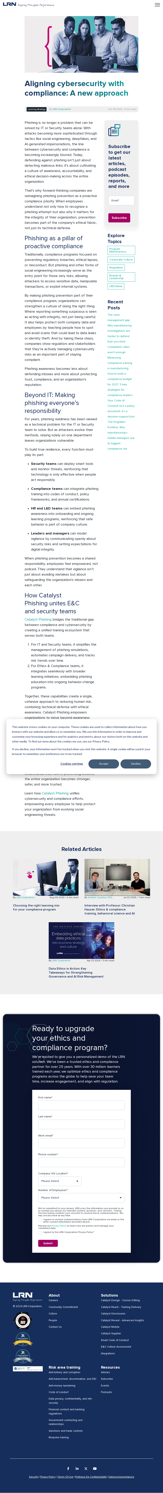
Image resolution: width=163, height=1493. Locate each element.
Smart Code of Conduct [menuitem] (115, 1340)
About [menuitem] (54, 1295)
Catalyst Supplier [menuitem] (111, 1333)
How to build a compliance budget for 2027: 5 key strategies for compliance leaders (120, 384)
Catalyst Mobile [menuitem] (110, 1327)
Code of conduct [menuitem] (59, 1392)
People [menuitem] (53, 1320)
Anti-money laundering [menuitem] (62, 1385)
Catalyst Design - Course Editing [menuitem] (120, 1300)
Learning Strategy (36, 109)
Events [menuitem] (105, 1385)
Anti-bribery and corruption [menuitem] (64, 1372)
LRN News (115, 286)
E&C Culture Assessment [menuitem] (116, 1346)
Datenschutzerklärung (121, 1477)
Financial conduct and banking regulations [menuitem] (66, 1411)
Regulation (116, 267)
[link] (28, 4)
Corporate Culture (121, 259)
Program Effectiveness (117, 250)
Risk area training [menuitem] (64, 1367)
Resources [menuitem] (110, 1367)
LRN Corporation (61, 109)
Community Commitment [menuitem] (63, 1307)
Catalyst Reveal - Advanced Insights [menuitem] (122, 1320)
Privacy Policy (58, 1226)
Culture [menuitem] (53, 1313)
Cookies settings (71, 763)
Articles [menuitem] (105, 1372)
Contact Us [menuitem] (55, 1327)
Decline (136, 763)
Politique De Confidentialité (91, 1477)
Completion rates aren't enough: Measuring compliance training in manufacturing (120, 358)
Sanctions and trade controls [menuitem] (66, 1431)
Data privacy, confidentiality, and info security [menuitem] (70, 1400)
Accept (103, 763)
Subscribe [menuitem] (107, 1379)
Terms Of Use (65, 1477)
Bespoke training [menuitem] (59, 1437)
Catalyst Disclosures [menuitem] (113, 1313)
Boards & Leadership (116, 277)
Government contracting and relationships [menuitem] (65, 1422)
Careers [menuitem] (53, 1300)
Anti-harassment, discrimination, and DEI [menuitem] (72, 1379)
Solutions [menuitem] (109, 1295)
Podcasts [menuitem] (106, 1392)
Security (33, 1477)
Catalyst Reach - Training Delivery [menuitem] (121, 1307)
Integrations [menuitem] (108, 1353)
